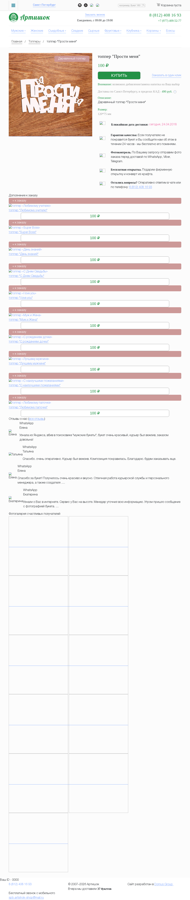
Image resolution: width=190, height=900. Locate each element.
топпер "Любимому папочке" (28, 407)
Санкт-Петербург (44, 5)
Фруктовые (111, 31)
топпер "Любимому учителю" (28, 210)
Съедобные (56, 31)
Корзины (153, 31)
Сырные (93, 31)
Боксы (170, 31)
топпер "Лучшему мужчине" (27, 363)
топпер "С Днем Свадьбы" (26, 276)
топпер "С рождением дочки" (29, 341)
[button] (119, 75)
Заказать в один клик (166, 75)
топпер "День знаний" (23, 254)
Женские (37, 31)
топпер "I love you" (21, 298)
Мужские (17, 31)
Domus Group (163, 884)
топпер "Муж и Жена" (23, 320)
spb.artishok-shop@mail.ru (26, 897)
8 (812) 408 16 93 (140, 187)
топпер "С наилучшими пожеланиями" (34, 385)
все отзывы (36, 419)
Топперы (34, 41)
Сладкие (77, 31)
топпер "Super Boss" (22, 232)
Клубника (133, 31)
